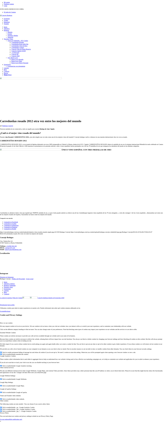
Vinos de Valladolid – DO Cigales (18, 40)
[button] (0, 421)
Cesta (5, 6)
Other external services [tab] (7, 367)
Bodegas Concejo (7, 126)
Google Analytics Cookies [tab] (8, 356)
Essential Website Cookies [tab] (8, 332)
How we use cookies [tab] (6, 323)
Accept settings (4, 419)
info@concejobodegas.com (13, 249)
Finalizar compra (9, 4)
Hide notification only (15, 419)
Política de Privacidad (18, 279)
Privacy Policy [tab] (4, 413)
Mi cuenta (7, 2)
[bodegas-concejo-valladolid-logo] (6, 15)
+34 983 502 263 (11, 246)
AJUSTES (83, 308)
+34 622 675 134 (10, 248)
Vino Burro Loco (13, 58)
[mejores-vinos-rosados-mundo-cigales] (31, 78)
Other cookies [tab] (4, 401)
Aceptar (2, 311)
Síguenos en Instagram (7, 277)
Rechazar (7, 311)
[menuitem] (84, 2)
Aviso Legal (29, 279)
